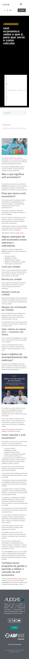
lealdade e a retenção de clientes (11, 431)
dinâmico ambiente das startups (13, 158)
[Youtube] (10, 10)
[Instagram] (4, 10)
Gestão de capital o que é (17, 233)
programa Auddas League (14, 578)
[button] (21, 4)
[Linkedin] (7, 10)
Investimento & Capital (11, 24)
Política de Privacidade (14, 644)
